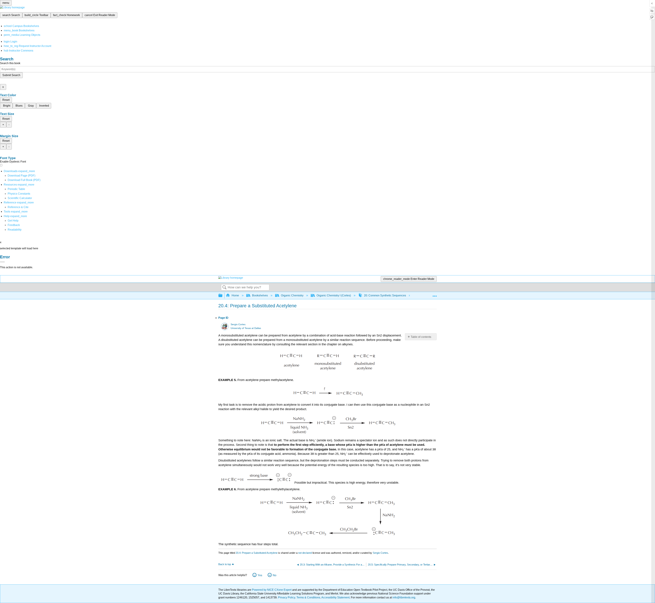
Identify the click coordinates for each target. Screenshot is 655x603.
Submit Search (11, 75)
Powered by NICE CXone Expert (272, 589)
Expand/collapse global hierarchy (222, 295)
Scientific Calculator (20, 198)
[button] (14, 225)
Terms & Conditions (308, 597)
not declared (305, 552)
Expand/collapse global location (435, 294)
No (274, 575)
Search (224, 287)
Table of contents (421, 336)
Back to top (224, 564)
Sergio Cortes (238, 324)
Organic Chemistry (292, 295)
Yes (260, 575)
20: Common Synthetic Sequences (385, 295)
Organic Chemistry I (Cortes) (334, 295)
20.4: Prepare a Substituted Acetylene (257, 552)
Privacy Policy (286, 597)
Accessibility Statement (335, 597)
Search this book (10, 63)
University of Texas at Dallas (246, 328)
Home (235, 295)
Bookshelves (259, 295)
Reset (6, 99)
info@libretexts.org (403, 597)
